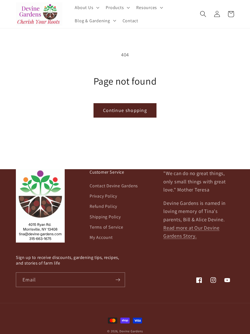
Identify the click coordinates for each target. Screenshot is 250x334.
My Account (101, 237)
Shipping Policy (105, 217)
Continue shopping (125, 110)
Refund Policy (103, 206)
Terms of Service (106, 227)
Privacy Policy (103, 196)
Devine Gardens (131, 331)
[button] (86, 7)
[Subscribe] (118, 279)
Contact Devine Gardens (114, 186)
